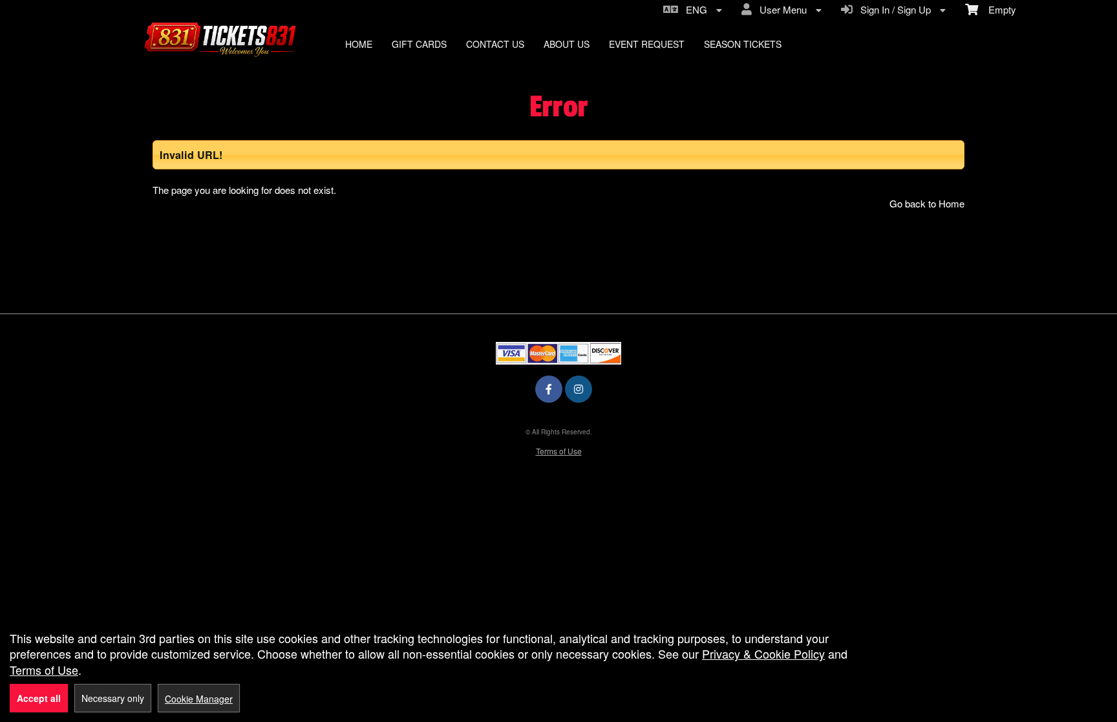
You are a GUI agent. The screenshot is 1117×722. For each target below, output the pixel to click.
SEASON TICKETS (743, 43)
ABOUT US (567, 43)
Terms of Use (559, 450)
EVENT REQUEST (647, 43)
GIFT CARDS (419, 43)
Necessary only (112, 698)
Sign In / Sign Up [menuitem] (893, 9)
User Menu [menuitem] (780, 9)
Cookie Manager (199, 698)
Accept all (39, 698)
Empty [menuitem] (997, 9)
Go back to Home (926, 203)
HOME (358, 43)
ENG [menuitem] (694, 9)
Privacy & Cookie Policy (763, 653)
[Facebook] (549, 389)
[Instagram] (578, 389)
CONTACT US (495, 43)
